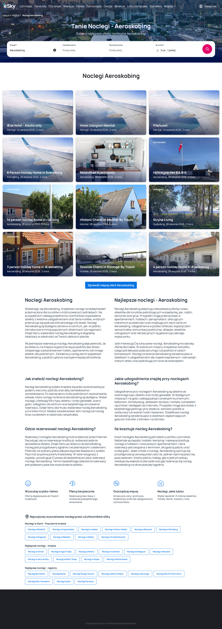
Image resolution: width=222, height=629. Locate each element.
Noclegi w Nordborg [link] (168, 529)
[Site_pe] (59, 600)
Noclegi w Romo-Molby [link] (116, 529)
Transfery (156, 6)
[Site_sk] (100, 600)
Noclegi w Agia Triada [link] (61, 551)
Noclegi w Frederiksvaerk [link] (113, 537)
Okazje (108, 6)
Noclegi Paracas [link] (85, 581)
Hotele (80, 6)
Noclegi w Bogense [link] (37, 537)
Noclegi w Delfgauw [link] (136, 551)
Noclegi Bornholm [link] (36, 573)
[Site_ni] (163, 600)
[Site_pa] (142, 600)
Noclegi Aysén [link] (63, 581)
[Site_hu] (111, 600)
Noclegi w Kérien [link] (36, 551)
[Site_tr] (69, 600)
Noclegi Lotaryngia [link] (140, 573)
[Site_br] (27, 600)
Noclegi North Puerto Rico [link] (168, 573)
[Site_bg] (48, 600)
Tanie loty (40, 6)
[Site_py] (194, 600)
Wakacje (68, 6)
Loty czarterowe (137, 6)
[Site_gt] (173, 600)
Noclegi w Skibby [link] (86, 537)
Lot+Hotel (26, 6)
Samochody (94, 6)
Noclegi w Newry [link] (87, 551)
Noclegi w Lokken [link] (90, 529)
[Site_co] (121, 600)
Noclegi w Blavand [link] (143, 529)
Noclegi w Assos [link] (91, 559)
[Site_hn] (183, 600)
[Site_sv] (152, 600)
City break (55, 6)
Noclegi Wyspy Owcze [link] (83, 573)
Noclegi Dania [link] (59, 573)
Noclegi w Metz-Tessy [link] (66, 559)
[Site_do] (131, 600)
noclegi (15, 15)
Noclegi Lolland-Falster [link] (112, 573)
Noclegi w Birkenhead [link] (117, 559)
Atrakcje (119, 6)
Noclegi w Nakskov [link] (62, 537)
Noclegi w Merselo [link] (161, 551)
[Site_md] (90, 600)
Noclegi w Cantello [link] (111, 551)
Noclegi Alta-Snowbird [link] (39, 581)
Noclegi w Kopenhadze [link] (63, 529)
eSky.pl (6, 15)
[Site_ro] (38, 600)
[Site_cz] (79, 600)
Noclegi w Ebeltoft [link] (36, 529)
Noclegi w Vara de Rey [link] (38, 559)
